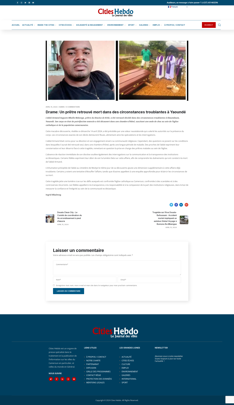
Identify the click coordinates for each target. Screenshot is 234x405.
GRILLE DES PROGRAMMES (98, 371)
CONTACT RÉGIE (93, 375)
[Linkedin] (29, 2)
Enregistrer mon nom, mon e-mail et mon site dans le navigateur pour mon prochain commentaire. (96, 285)
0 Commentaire (73, 107)
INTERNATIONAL (129, 379)
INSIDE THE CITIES (46, 25)
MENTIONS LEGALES (95, 382)
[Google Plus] (186, 205)
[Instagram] (21, 2)
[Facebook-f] (17, 2)
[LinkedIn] (181, 205)
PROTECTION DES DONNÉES (99, 379)
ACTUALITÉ (27, 25)
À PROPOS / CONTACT (174, 25)
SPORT (131, 25)
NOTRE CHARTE (93, 360)
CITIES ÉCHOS (65, 25)
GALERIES (143, 25)
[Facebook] (176, 205)
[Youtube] (33, 2)
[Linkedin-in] (62, 379)
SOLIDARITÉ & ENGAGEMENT (89, 25)
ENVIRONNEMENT (115, 25)
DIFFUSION (91, 368)
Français (174, 7)
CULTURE (126, 364)
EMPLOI (156, 25)
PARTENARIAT (92, 364)
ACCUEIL (16, 25)
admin (61, 107)
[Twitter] (25, 2)
